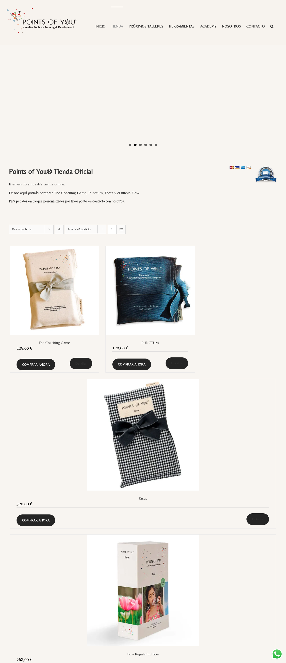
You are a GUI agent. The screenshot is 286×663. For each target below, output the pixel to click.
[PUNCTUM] (150, 290)
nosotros (118, 201)
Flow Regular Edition (143, 654)
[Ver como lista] (121, 229)
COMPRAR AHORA (36, 364)
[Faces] (143, 435)
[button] (272, 26)
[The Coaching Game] (54, 290)
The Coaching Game (54, 342)
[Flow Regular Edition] (143, 590)
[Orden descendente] (59, 229)
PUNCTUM (150, 342)
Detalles (81, 363)
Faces (143, 498)
